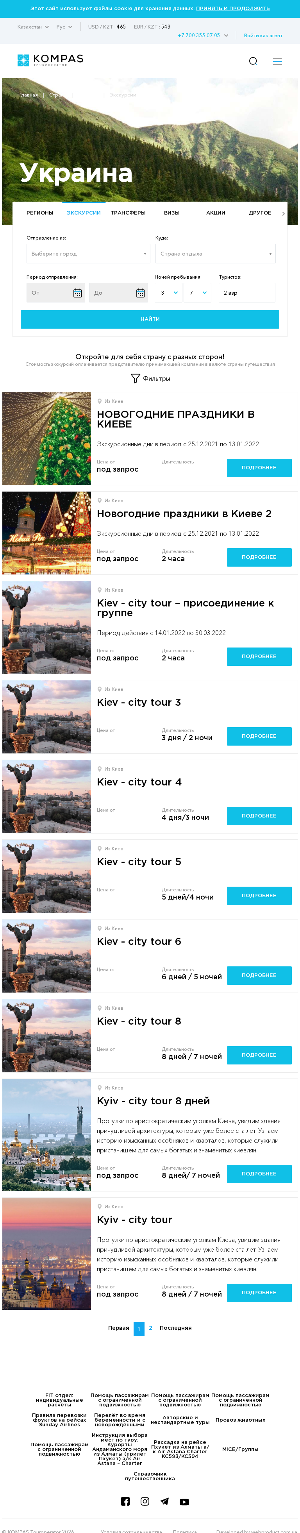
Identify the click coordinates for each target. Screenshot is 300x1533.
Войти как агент (263, 35)
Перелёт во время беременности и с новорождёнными (119, 1420)
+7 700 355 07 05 (199, 35)
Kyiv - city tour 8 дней (153, 1101)
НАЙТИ (150, 319)
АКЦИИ (215, 213)
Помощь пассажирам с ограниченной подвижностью (120, 1400)
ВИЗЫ (172, 213)
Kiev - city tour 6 (139, 941)
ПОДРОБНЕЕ (259, 468)
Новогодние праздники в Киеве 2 (184, 514)
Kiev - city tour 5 (139, 862)
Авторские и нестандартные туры (180, 1420)
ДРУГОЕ (260, 213)
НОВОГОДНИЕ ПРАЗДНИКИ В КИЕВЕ (176, 419)
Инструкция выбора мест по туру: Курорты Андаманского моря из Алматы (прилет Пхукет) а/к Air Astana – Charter (120, 1449)
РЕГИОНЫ (40, 213)
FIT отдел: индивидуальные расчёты (59, 1400)
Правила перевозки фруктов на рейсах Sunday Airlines (59, 1420)
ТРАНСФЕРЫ (128, 213)
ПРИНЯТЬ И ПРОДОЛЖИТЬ (233, 9)
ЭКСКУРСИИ (84, 213)
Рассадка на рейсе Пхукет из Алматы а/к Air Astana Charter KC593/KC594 (180, 1449)
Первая (118, 1328)
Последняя (176, 1328)
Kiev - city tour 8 (139, 1021)
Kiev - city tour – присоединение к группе (185, 608)
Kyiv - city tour (134, 1220)
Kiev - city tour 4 (139, 782)
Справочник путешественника (150, 1476)
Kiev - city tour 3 (139, 702)
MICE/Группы (240, 1449)
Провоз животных (241, 1420)
